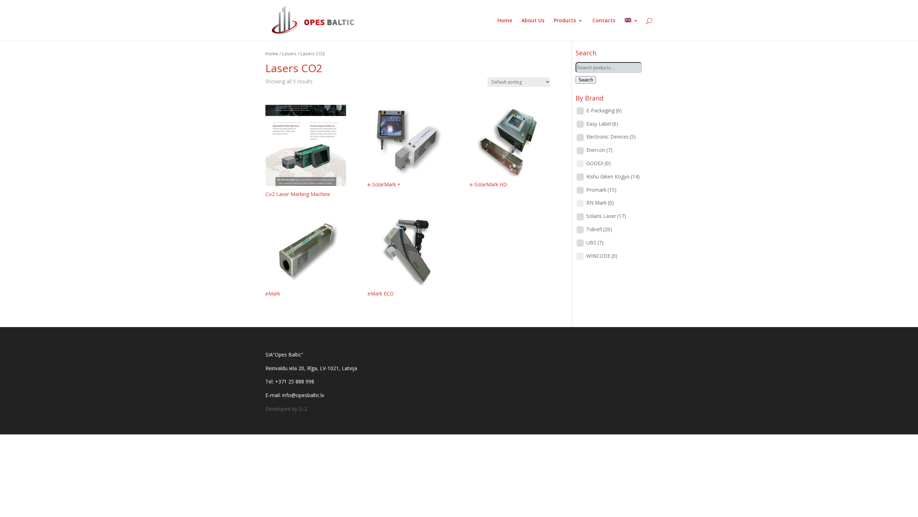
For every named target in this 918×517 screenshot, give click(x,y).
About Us (532, 21)
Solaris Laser (606, 216)
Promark (601, 189)
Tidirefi (599, 229)
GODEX (598, 163)
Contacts (603, 21)
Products (565, 21)
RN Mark (600, 202)
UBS (595, 242)
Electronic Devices (611, 136)
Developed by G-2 (286, 408)
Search (585, 80)
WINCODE (601, 255)
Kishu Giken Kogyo (613, 176)
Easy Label (602, 123)
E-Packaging (604, 110)
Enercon (599, 149)
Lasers (289, 53)
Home (504, 21)
